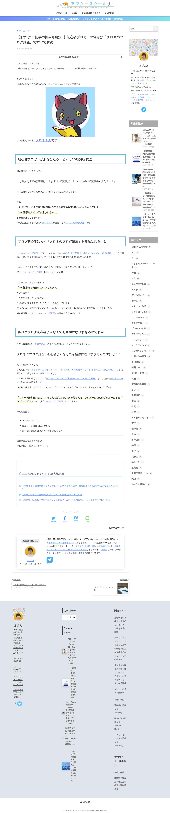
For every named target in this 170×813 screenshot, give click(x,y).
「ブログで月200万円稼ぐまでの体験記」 (92, 546)
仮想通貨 (137, 362)
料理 (135, 412)
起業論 (74, 13)
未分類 (136, 429)
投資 (135, 406)
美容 (135, 451)
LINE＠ (104, 549)
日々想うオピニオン (143, 417)
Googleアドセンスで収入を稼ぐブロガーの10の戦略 (70, 378)
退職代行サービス (142, 473)
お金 (135, 278)
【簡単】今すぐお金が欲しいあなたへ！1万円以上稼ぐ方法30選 (52, 495)
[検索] (155, 28)
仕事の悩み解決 (141, 356)
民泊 (135, 434)
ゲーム (136, 301)
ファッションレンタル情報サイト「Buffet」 (120, 740)
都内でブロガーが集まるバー (61, 543)
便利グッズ (138, 367)
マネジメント (139, 340)
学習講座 (137, 395)
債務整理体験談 (141, 384)
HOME (86, 802)
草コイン (137, 462)
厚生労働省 (119, 772)
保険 (135, 378)
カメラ (136, 290)
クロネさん (43, 140)
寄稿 (135, 401)
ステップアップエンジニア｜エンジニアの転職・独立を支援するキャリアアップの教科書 (120, 649)
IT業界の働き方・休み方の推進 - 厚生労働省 (120, 783)
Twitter (49, 564)
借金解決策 (109, 13)
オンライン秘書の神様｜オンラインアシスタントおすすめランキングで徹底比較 (120, 674)
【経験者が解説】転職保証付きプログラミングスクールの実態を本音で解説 (86, 19)
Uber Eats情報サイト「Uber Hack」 (120, 723)
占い (135, 390)
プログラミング (141, 334)
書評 (135, 423)
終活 (135, 445)
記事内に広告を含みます (69, 57)
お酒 (135, 273)
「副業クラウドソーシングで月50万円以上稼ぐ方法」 (18, 690)
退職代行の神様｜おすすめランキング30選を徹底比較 (120, 625)
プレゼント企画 (140, 328)
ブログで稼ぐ (139, 323)
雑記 (135, 479)
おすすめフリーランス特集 (143, 265)
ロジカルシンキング (143, 351)
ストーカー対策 (140, 306)
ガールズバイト (141, 295)
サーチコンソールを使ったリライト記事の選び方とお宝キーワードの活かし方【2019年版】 (70, 370)
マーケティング (141, 345)
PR (123, 528)
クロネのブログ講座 (74, 223)
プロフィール (61, 13)
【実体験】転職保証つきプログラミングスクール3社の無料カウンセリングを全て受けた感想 (66, 500)
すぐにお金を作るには (91, 13)
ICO (135, 252)
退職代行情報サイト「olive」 (120, 709)
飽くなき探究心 (141, 484)
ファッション (139, 317)
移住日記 (137, 440)
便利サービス (140, 373)
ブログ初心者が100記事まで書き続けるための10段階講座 (84, 253)
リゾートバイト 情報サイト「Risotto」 (120, 694)
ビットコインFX (141, 312)
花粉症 (136, 456)
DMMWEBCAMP (141, 247)
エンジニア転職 (141, 284)
